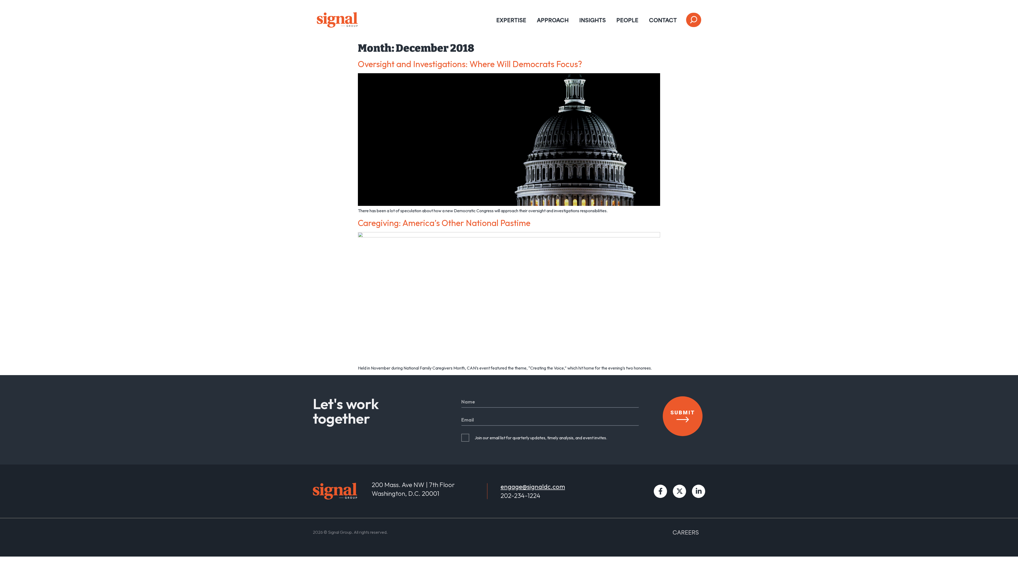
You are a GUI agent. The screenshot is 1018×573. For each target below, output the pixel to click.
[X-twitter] (679, 491)
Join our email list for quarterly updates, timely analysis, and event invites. (541, 437)
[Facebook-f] (660, 491)
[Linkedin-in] (698, 491)
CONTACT (663, 19)
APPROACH (553, 19)
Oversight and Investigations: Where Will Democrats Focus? (470, 64)
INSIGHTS (592, 19)
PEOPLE (627, 19)
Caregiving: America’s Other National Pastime (444, 223)
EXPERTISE (511, 19)
